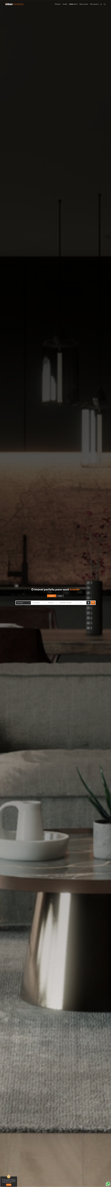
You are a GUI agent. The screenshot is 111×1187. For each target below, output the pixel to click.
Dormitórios (51, 602)
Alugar (60, 595)
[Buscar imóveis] (101, 4)
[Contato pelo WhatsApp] (108, 1184)
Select (73, 4)
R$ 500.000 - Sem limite (65, 602)
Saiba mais (13, 1182)
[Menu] (105, 4)
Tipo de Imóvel (36, 602)
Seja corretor (84, 4)
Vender (65, 4)
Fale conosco (94, 4)
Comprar (58, 4)
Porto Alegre (20, 602)
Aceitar (9, 1184)
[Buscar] (93, 603)
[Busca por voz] (88, 603)
